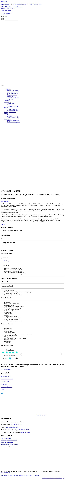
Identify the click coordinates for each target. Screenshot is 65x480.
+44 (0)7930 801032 (23, 429)
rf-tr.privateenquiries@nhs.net (12, 427)
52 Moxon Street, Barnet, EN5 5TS (9, 443)
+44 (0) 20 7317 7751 (6, 11)
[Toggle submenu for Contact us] (9, 119)
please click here (25, 432)
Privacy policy (28, 475)
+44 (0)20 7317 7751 (16, 424)
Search (2, 16)
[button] (32, 345)
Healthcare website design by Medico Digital (53, 478)
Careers (2, 389)
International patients (6, 376)
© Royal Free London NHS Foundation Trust (12, 475)
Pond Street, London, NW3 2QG (9, 439)
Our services (4, 384)
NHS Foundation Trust (35, 4)
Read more (3, 224)
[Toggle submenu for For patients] (10, 89)
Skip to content (4, 1)
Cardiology (6, 260)
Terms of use (35, 475)
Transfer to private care (6, 387)
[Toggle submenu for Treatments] (10, 102)
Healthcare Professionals (19, 4)
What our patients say (6, 381)
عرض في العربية (5, 4)
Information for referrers (7, 379)
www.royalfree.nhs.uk (6, 472)
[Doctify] (2, 394)
